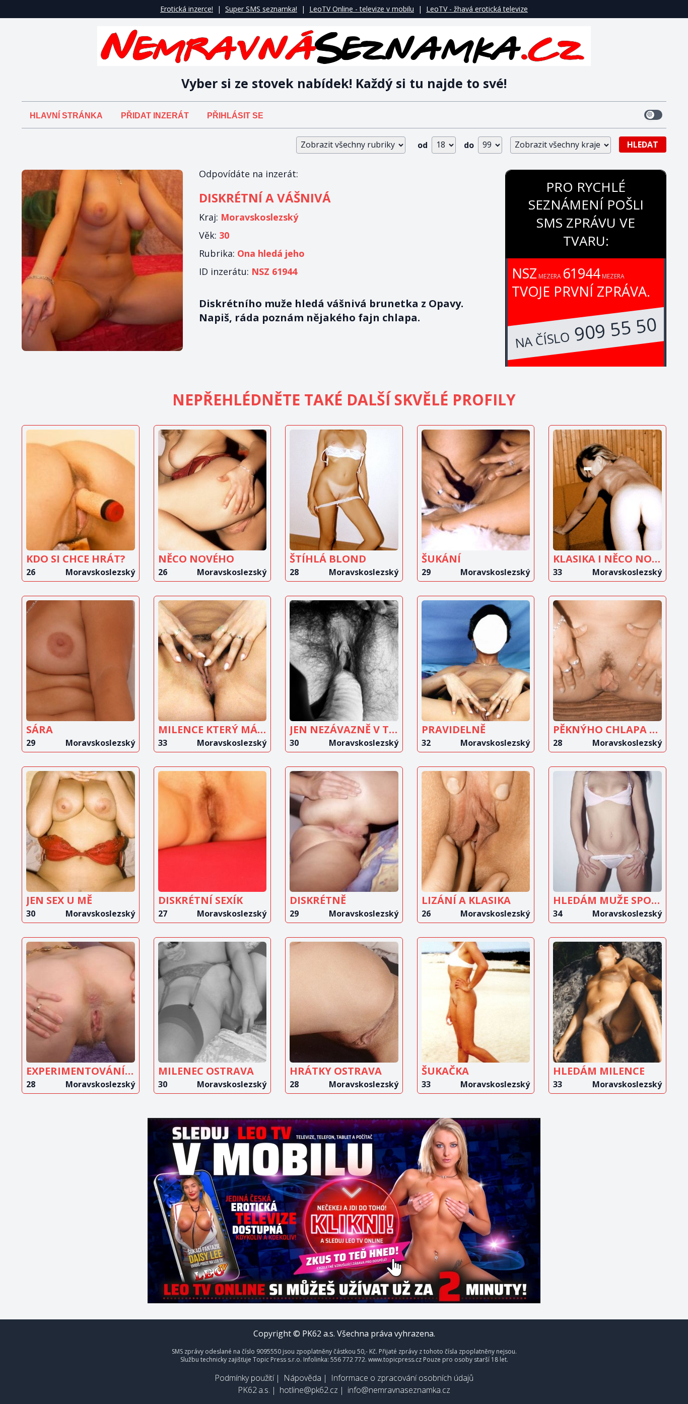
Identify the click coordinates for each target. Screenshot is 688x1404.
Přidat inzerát (155, 115)
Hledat (642, 144)
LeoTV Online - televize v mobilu (361, 9)
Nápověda (302, 1377)
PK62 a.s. (254, 1389)
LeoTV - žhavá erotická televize (477, 9)
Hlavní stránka (66, 115)
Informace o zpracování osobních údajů (402, 1377)
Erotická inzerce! (186, 9)
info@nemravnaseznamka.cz (399, 1389)
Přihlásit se (235, 115)
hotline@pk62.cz (309, 1389)
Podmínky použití (244, 1377)
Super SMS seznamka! (261, 9)
